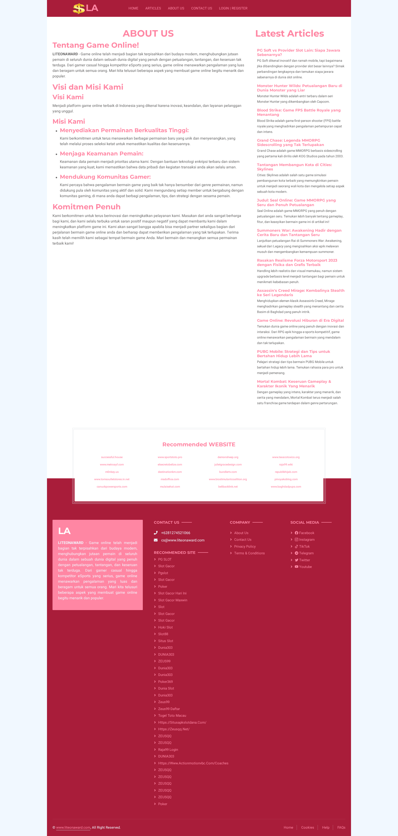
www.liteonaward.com (73, 827)
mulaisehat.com (170, 487)
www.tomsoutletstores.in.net (111, 479)
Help (325, 827)
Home (133, 8)
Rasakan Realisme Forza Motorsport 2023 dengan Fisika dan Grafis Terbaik (297, 262)
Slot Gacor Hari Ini (172, 593)
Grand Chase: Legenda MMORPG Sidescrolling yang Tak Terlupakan (290, 142)
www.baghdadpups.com (286, 487)
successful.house (112, 457)
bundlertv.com (228, 472)
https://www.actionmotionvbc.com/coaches (188, 763)
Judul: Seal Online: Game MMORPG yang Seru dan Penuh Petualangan (296, 202)
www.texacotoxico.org (286, 457)
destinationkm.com (170, 472)
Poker (162, 586)
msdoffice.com (170, 479)
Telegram (306, 553)
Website (222, 444)
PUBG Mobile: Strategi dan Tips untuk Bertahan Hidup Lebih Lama (293, 353)
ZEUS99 (164, 661)
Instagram (306, 539)
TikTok (304, 546)
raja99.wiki (286, 464)
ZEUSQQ (164, 736)
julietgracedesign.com (228, 464)
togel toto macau (172, 715)
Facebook (306, 532)
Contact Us (201, 8)
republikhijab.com (286, 472)
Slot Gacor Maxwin (172, 600)
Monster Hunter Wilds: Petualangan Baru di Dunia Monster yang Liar (299, 88)
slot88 (163, 634)
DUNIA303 (166, 654)
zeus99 (164, 701)
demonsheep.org (228, 457)
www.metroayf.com (112, 464)
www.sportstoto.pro (170, 457)
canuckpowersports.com (112, 487)
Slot (161, 606)
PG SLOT (165, 559)
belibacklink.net (228, 487)
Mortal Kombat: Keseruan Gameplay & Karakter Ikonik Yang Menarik (294, 383)
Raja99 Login (168, 749)
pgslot (163, 573)
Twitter (304, 560)
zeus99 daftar (169, 708)
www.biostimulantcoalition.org (228, 479)
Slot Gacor (166, 566)
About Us (176, 8)
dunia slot (166, 688)
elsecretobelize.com (170, 464)
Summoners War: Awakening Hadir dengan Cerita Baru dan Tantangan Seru (299, 232)
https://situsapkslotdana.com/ (182, 722)
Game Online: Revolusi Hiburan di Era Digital (300, 320)
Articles (153, 8)
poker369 (165, 681)
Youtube (305, 566)
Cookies (307, 827)
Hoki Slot (165, 627)
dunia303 (165, 647)
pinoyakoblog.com (286, 479)
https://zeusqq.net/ (174, 729)
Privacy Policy (245, 546)
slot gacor (166, 579)
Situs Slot (165, 640)
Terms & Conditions (249, 553)
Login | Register (233, 8)
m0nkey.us (112, 472)
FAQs (341, 827)
